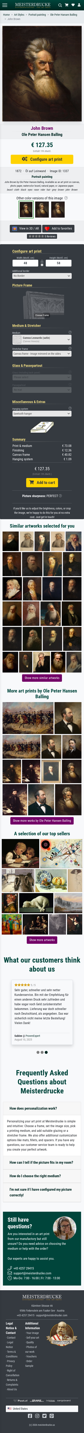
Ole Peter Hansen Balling (63, 14)
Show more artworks (42, 940)
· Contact (10, 1337)
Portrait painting (37, 14)
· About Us (11, 1389)
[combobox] (42, 276)
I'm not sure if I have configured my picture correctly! (41, 1192)
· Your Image (32, 1333)
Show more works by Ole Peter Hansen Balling (42, 821)
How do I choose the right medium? (35, 1176)
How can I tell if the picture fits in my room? (41, 1162)
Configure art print (44, 159)
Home (6, 14)
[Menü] (5, 5)
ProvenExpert (33, 1036)
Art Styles (19, 14)
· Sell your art (32, 1337)
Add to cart (44, 482)
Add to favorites (60, 228)
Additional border (20, 270)
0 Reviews (49, 236)
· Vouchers (31, 1356)
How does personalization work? (33, 1108)
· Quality (29, 1342)
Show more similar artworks (42, 678)
